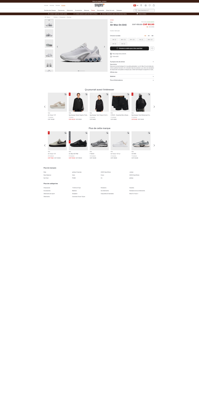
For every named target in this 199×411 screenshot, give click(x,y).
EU (145, 35)
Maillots (74, 191)
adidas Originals (76, 172)
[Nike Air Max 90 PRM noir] (78, 140)
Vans (73, 175)
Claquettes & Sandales (107, 193)
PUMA (74, 178)
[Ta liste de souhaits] (149, 5)
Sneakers (74, 193)
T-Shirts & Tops (76, 188)
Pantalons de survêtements (137, 191)
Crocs (102, 175)
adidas (131, 178)
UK (149, 35)
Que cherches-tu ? (143, 10)
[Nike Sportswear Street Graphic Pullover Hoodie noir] (78, 102)
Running (69, 17)
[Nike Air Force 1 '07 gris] (57, 140)
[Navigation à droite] (49, 70)
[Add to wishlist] (152, 48)
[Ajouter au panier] (65, 94)
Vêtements (47, 196)
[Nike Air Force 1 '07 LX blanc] (120, 140)
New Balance (47, 175)
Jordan (131, 172)
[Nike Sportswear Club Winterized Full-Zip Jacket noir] (141, 102)
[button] (81, 45)
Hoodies (131, 188)
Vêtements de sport (49, 193)
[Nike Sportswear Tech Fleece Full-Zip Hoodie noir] (99, 102)
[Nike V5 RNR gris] (141, 140)
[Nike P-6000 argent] (99, 140)
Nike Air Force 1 (133, 193)
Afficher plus (113, 72)
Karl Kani (46, 178)
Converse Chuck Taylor (78, 196)
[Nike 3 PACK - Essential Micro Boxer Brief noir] (120, 102)
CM (152, 35)
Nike (111, 22)
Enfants (56, 17)
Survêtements (105, 191)
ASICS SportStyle (106, 172)
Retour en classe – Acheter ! (99, 1)
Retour (48, 17)
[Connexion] (145, 5)
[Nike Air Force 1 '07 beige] (57, 102)
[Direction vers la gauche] (49, 20)
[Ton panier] (153, 5)
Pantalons (103, 188)
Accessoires (47, 191)
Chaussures (62, 17)
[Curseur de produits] (49, 23)
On (101, 178)
